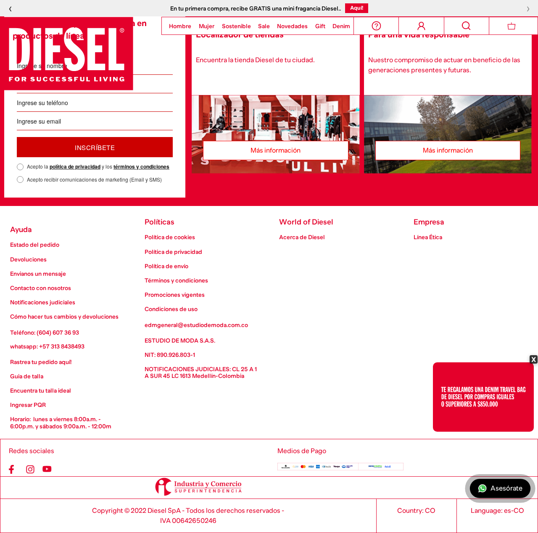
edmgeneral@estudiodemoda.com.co (196, 325)
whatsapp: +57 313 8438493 (47, 346)
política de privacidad (75, 166)
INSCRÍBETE (95, 147)
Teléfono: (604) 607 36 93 (44, 332)
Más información (276, 150)
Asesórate (507, 489)
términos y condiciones (141, 166)
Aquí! (356, 8)
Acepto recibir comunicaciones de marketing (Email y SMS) (94, 179)
